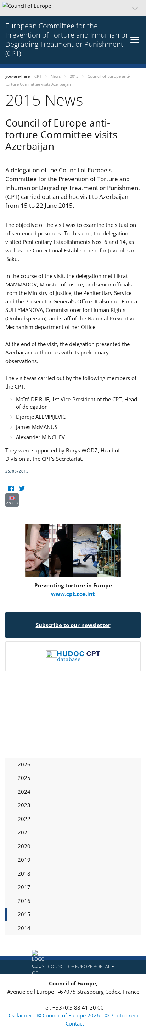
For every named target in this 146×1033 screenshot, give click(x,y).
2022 (24, 818)
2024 (24, 791)
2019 (24, 859)
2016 (24, 900)
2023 (24, 805)
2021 (24, 832)
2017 (24, 886)
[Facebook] (10, 488)
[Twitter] (21, 488)
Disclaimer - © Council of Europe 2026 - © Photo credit (73, 1015)
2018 (24, 873)
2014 (24, 928)
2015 (24, 914)
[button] (73, 8)
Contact (75, 1023)
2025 (24, 777)
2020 (24, 846)
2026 (24, 764)
